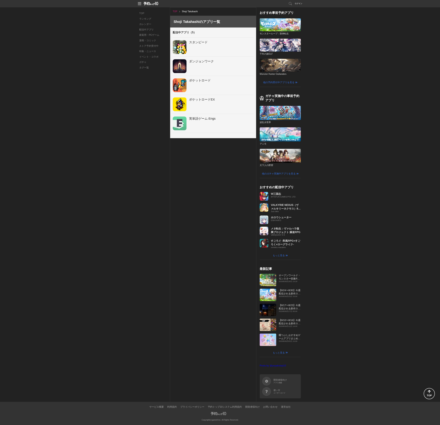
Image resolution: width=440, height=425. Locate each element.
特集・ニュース (147, 51)
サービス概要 (156, 406)
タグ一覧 (144, 67)
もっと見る (279, 255)
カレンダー (145, 24)
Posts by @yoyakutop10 (273, 365)
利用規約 (172, 406)
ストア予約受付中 (148, 46)
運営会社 (286, 406)
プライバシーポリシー (192, 406)
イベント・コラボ (148, 56)
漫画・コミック (147, 40)
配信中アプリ (146, 29)
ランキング (145, 18)
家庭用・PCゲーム (149, 35)
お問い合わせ (270, 406)
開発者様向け (252, 406)
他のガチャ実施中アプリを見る (279, 173)
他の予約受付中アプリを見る (278, 82)
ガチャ (142, 62)
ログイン (298, 3)
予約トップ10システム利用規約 (225, 406)
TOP (141, 13)
